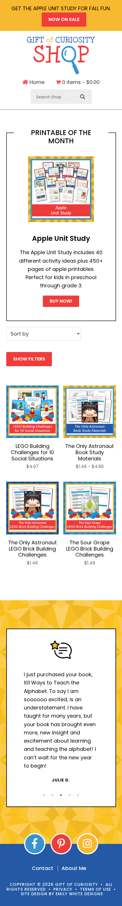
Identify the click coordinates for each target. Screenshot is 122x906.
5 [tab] (78, 795)
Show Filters (29, 359)
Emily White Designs (79, 894)
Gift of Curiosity (61, 55)
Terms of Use (95, 889)
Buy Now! (61, 301)
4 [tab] (69, 795)
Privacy (62, 889)
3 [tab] (61, 795)
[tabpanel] (61, 711)
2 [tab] (52, 795)
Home (36, 82)
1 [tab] (44, 795)
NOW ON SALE (64, 19)
